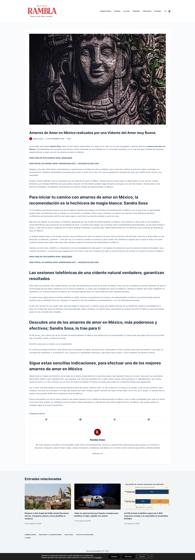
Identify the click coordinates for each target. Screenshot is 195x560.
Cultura (126, 11)
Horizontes (147, 11)
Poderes (117, 11)
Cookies (28, 538)
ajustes (98, 557)
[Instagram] (169, 11)
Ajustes (142, 556)
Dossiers (157, 11)
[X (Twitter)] (80, 419)
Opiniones (136, 11)
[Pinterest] (115, 419)
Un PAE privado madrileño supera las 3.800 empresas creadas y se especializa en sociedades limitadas (146, 516)
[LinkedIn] (149, 419)
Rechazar (128, 556)
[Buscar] (165, 11)
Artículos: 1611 (97, 453)
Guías (69, 139)
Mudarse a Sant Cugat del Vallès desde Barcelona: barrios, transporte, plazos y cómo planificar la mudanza (47, 516)
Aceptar (114, 556)
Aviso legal (68, 534)
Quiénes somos (105, 11)
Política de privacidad (84, 534)
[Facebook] (46, 419)
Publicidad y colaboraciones (50, 534)
